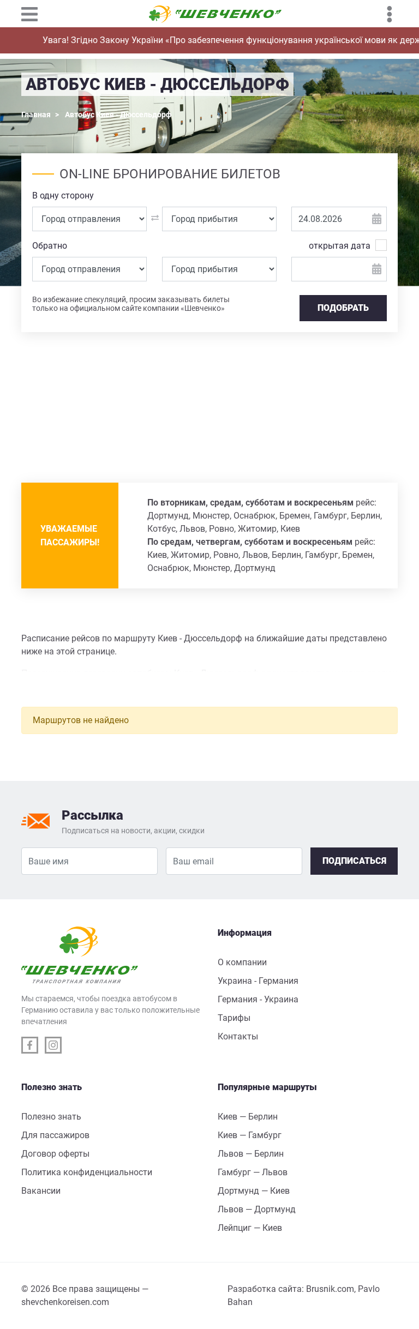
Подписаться (354, 861)
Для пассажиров (55, 1135)
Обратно (49, 245)
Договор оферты (55, 1153)
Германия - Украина (258, 999)
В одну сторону (63, 195)
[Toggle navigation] (35, 14)
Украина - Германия (258, 981)
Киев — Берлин (248, 1116)
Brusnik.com (330, 1289)
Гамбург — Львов (253, 1172)
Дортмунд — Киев (254, 1191)
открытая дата (339, 245)
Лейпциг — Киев (250, 1228)
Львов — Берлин (251, 1153)
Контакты (238, 1036)
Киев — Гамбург (250, 1135)
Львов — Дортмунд (257, 1209)
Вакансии (41, 1191)
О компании (242, 962)
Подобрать (343, 308)
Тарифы (234, 1018)
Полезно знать (51, 1116)
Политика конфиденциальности (86, 1172)
